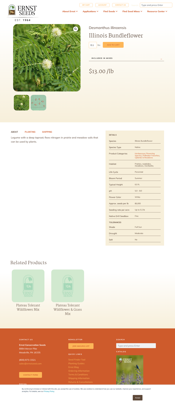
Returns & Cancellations (80, 382)
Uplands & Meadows (144, 157)
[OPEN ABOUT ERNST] (77, 11)
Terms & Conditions (78, 374)
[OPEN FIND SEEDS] (117, 11)
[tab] (14, 132)
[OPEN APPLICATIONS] (97, 11)
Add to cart (113, 45)
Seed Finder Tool (76, 359)
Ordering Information (79, 370)
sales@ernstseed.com (30, 363)
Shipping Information (79, 378)
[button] (75, 29)
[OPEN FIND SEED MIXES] (141, 11)
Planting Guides (76, 363)
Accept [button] (137, 397)
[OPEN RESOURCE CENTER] (166, 11)
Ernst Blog (73, 367)
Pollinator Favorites (151, 155)
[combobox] (156, 5)
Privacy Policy (49, 391)
